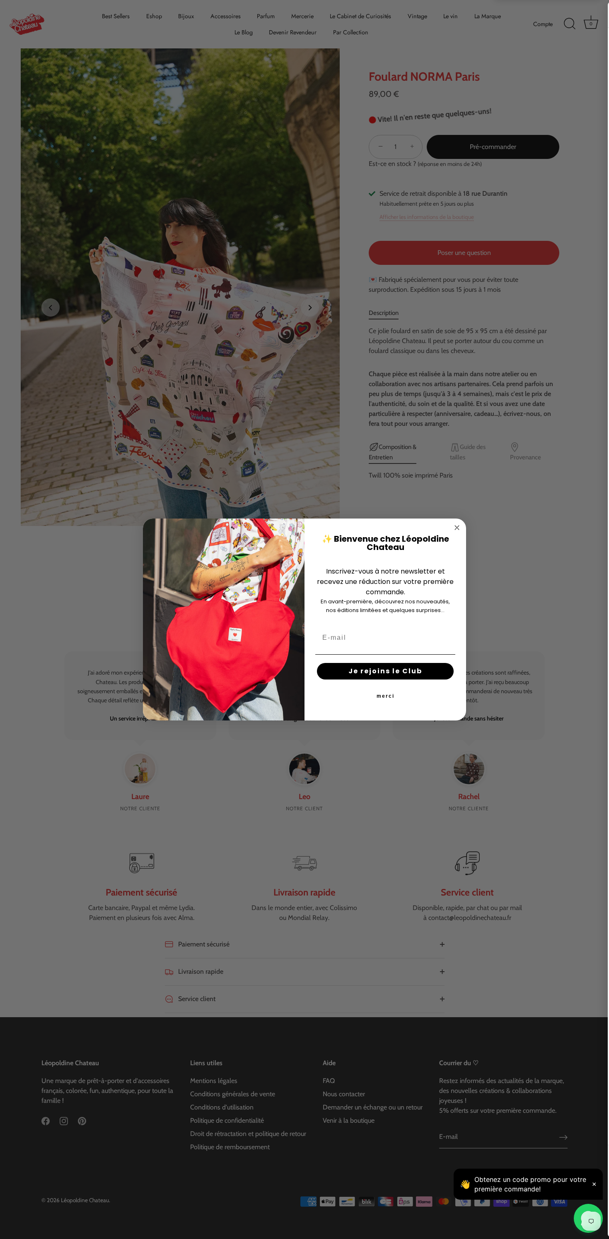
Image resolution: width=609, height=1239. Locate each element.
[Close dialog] (457, 528)
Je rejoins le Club (385, 671)
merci (385, 696)
